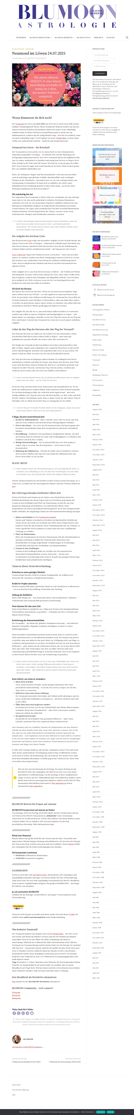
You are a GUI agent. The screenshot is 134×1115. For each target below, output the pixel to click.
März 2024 (96, 555)
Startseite (21, 37)
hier (13, 486)
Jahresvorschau (98, 350)
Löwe (29, 240)
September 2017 (98, 948)
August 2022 (97, 651)
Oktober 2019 (98, 822)
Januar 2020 (97, 807)
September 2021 (98, 706)
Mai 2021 (96, 726)
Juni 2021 (96, 721)
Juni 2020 (96, 782)
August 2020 (97, 772)
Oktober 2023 (98, 580)
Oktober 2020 (98, 762)
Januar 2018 (97, 928)
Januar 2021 (97, 747)
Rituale (95, 370)
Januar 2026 (97, 445)
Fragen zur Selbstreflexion (35, 1019)
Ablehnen (111, 1112)
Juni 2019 (96, 842)
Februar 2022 (98, 681)
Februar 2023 (98, 621)
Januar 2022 (97, 686)
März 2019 (96, 857)
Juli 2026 (96, 414)
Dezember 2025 (98, 450)
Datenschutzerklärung (20, 1090)
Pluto (37, 154)
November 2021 (98, 696)
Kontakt (111, 37)
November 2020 (99, 757)
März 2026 (96, 435)
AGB (13, 1095)
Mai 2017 (96, 968)
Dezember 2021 (98, 691)
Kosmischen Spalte (47, 517)
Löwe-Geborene (19, 255)
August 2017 (97, 953)
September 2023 (99, 585)
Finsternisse (97, 340)
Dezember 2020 (98, 752)
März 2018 (96, 918)
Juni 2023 (96, 601)
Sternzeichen (97, 380)
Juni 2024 (96, 540)
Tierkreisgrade (98, 385)
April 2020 (96, 792)
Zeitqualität (97, 395)
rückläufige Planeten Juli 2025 (68, 1022)
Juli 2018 (95, 897)
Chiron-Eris (19, 1019)
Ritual (71, 844)
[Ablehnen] (132, 1112)
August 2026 (97, 409)
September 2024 (99, 525)
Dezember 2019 (98, 812)
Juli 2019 (95, 837)
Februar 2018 (97, 923)
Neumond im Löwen (63, 1019)
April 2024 (96, 550)
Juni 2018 (96, 902)
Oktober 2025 (98, 460)
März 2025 (96, 495)
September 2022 (99, 646)
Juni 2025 (96, 480)
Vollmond (96, 390)
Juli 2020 (96, 777)
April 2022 (96, 671)
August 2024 (97, 530)
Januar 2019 (97, 867)
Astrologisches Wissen (101, 310)
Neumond (30, 49)
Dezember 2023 (98, 570)
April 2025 (96, 490)
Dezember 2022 (98, 631)
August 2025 (97, 470)
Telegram (16, 992)
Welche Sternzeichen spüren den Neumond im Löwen (49, 1024)
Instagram (16, 998)
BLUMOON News (99, 320)
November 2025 (98, 455)
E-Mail (72, 914)
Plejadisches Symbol (29, 1022)
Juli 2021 (95, 716)
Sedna (25, 1024)
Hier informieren (59, 783)
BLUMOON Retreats (63, 37)
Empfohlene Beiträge (100, 335)
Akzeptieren (101, 1112)
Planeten (96, 365)
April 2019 (96, 852)
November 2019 (98, 817)
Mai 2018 (96, 907)
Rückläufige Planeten (100, 375)
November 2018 (98, 877)
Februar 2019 (97, 862)
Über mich (98, 37)
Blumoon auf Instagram (106, 295)
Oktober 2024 (98, 520)
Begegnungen (98, 315)
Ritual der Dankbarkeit (46, 1022)
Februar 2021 (97, 741)
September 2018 (98, 887)
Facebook (16, 995)
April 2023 (96, 611)
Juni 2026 (96, 419)
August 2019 (97, 832)
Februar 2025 (97, 500)
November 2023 (98, 575)
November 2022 (98, 636)
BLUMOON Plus (83, 37)
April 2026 (96, 429)
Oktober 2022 (98, 641)
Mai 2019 (96, 847)
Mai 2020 (96, 787)
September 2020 (99, 767)
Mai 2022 (96, 666)
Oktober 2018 (97, 882)
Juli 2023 (96, 595)
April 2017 (96, 973)
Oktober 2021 (97, 701)
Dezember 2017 (98, 933)
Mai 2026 (96, 424)
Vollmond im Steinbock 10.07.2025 (26, 1062)
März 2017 (96, 978)
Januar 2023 (97, 626)
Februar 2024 (98, 560)
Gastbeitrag (97, 345)
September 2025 (99, 465)
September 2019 (98, 827)
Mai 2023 (96, 606)
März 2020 (96, 797)
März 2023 (96, 616)
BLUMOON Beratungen (40, 37)
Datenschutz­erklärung (101, 98)
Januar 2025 (97, 505)
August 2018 (97, 892)
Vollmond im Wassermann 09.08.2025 (65, 1062)
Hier (14, 981)
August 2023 (97, 590)
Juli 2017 (95, 958)
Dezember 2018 (98, 872)
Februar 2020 (98, 802)
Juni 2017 (96, 963)
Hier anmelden (35, 786)
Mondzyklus (61, 138)
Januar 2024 (97, 565)
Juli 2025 (96, 475)
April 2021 (96, 731)
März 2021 (96, 736)
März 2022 (96, 676)
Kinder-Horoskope (100, 355)
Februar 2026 (98, 440)
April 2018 (96, 913)
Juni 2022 (96, 661)
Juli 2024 (96, 535)
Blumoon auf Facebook (105, 290)
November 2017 (98, 938)
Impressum (16, 1085)
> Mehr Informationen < (87, 1112)
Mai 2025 (96, 485)
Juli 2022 (96, 656)
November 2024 (99, 515)
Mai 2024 (96, 545)
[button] (14, 1013)
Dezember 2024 (98, 510)
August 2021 (97, 711)
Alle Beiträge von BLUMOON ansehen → (28, 1047)
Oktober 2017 (97, 943)
